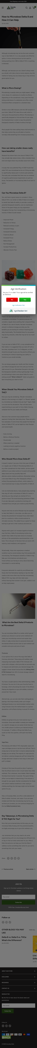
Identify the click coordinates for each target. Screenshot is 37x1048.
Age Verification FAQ (18, 305)
